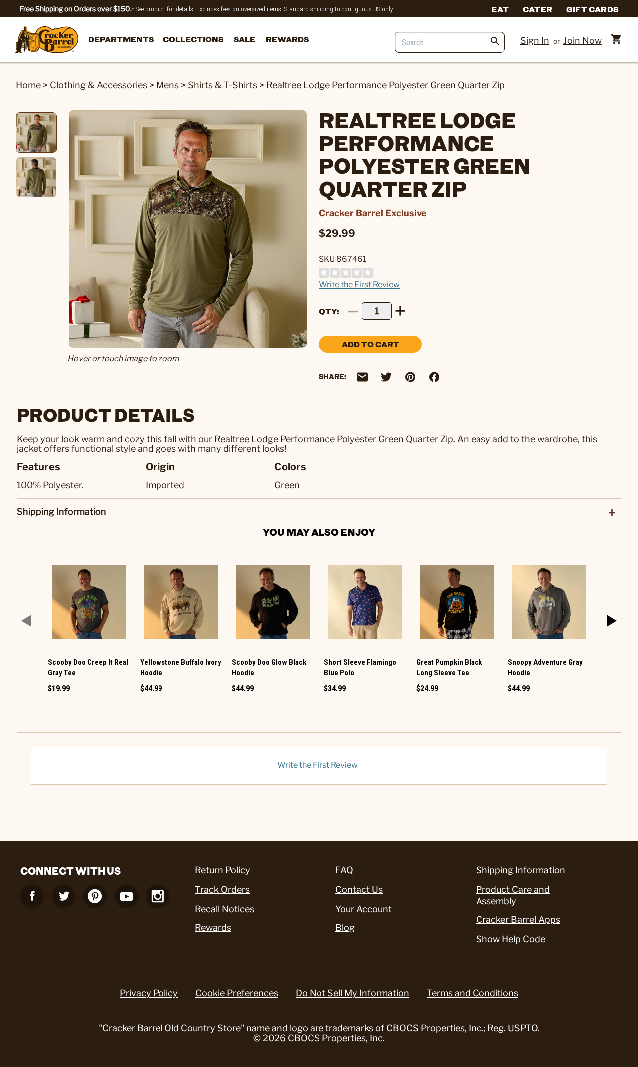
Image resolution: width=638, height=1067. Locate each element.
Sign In (534, 40)
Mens (167, 85)
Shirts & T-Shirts (222, 85)
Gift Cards (592, 9)
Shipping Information (520, 870)
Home (28, 85)
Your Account (363, 909)
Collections (193, 39)
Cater (537, 9)
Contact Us (359, 889)
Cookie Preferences (236, 993)
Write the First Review (359, 284)
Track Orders (222, 889)
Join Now (582, 40)
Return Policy (222, 870)
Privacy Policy (149, 993)
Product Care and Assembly (513, 895)
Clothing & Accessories (98, 85)
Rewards (287, 39)
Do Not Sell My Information (352, 993)
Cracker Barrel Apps (518, 920)
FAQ (344, 870)
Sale (244, 39)
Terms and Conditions (472, 993)
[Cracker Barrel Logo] (47, 40)
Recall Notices (224, 909)
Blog (345, 927)
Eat (500, 9)
